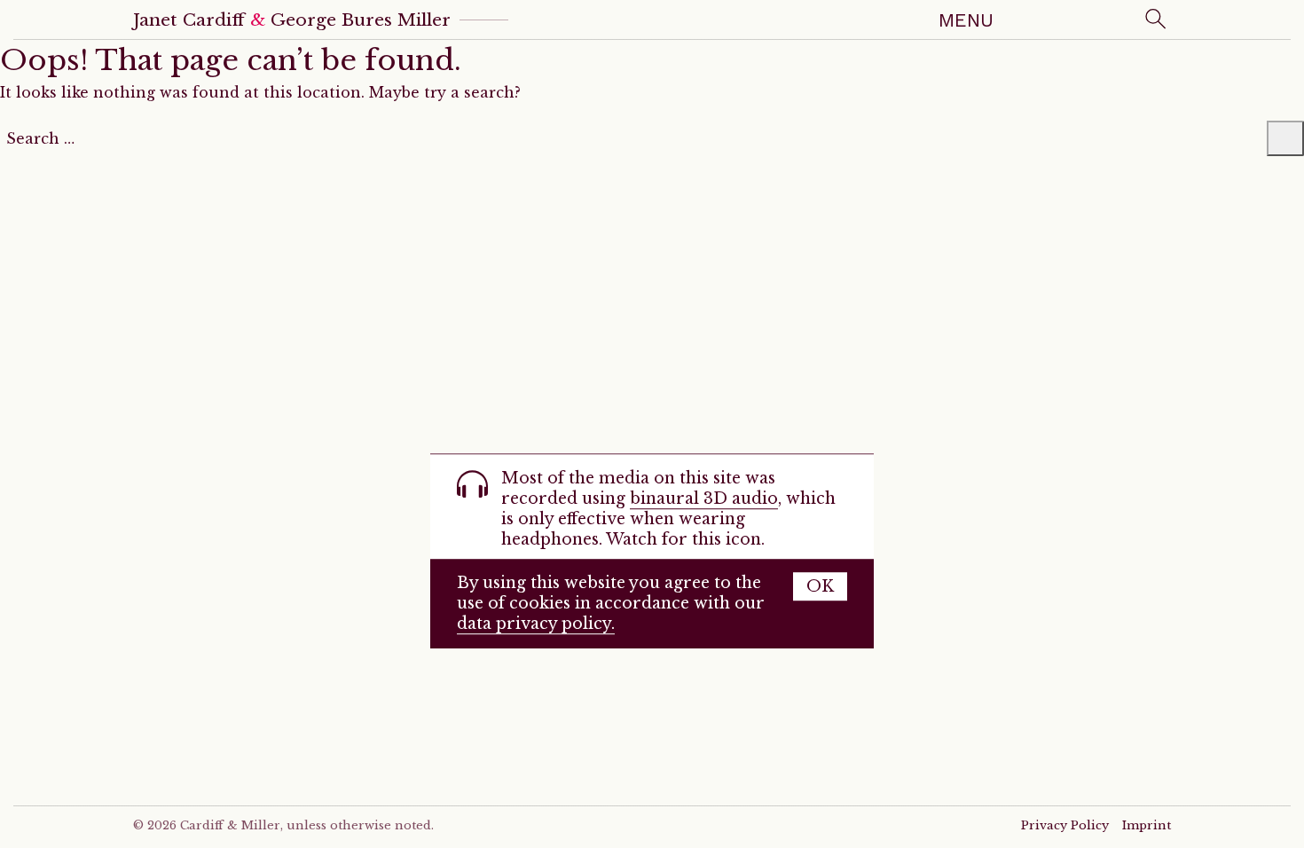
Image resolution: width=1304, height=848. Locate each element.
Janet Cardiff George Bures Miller (292, 19)
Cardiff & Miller (230, 825)
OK (820, 586)
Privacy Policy (1065, 825)
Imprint (1146, 825)
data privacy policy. (536, 623)
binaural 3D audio (704, 498)
